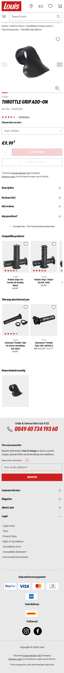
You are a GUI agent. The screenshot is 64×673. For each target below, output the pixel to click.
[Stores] (31, 6)
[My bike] (40, 6)
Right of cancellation (13, 541)
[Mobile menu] (4, 16)
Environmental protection (15, 557)
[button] (58, 16)
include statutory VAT (20, 173)
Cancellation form (12, 546)
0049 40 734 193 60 (36, 429)
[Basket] (59, 6)
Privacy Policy (10, 536)
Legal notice (9, 526)
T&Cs (5, 531)
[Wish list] (50, 6)
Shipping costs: (8, 177)
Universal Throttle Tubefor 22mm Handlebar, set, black (15, 346)
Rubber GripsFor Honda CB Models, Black (15, 282)
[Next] (59, 64)
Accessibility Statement (14, 552)
